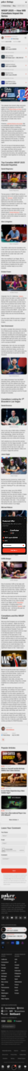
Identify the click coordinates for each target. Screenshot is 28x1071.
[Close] (25, 518)
